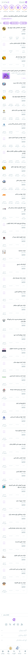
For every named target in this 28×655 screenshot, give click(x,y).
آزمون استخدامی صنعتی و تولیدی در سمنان (15, 16)
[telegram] (14, 624)
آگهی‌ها (14, 653)
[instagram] (6, 624)
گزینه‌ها (19, 653)
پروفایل (2, 653)
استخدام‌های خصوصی (7, 18)
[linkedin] (18, 624)
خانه (25, 653)
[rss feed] (22, 624)
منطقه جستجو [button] (15, 23)
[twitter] (10, 624)
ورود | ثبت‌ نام (5, 2)
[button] (24, 8)
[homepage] (14, 619)
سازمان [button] (7, 23)
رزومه (8, 653)
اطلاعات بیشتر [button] (6, 615)
